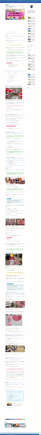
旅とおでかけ (21, 2)
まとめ (9, 82)
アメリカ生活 (17, 2)
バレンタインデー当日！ (11, 78)
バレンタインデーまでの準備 (11, 77)
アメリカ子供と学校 (12, 2)
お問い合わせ (32, 2)
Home (8, 2)
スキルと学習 (25, 2)
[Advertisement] (15, 27)
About (29, 2)
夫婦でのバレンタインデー (11, 81)
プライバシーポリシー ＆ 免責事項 (7, 434)
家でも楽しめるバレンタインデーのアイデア (13, 80)
